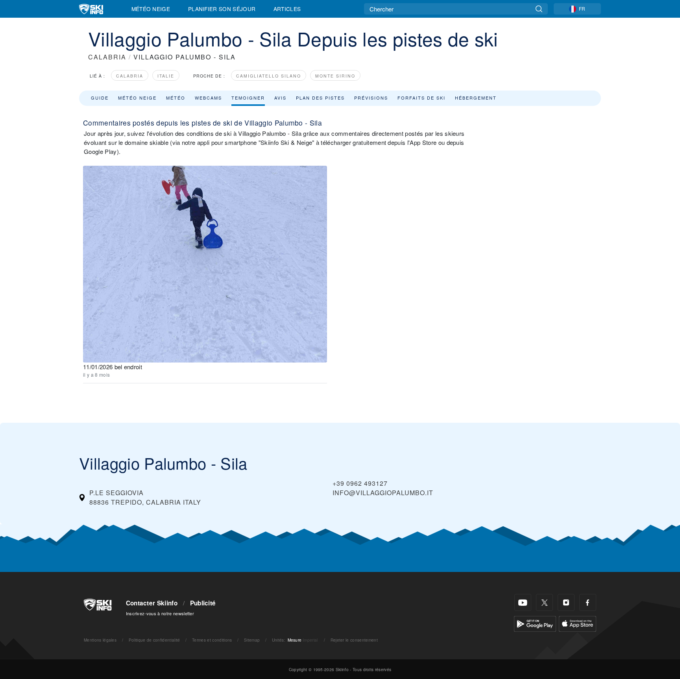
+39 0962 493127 (360, 483)
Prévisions (371, 97)
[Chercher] (539, 9)
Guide (100, 97)
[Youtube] (522, 602)
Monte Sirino (335, 76)
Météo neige (137, 97)
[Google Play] (535, 623)
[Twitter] (544, 602)
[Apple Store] (577, 623)
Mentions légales (100, 640)
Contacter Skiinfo (151, 603)
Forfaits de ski (421, 97)
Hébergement (476, 97)
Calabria (129, 76)
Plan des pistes (320, 97)
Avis (280, 97)
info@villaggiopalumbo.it (383, 492)
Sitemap (252, 640)
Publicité (203, 603)
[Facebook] (587, 602)
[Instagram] (566, 602)
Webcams (208, 97)
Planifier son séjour (221, 9)
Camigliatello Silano (268, 76)
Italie (165, 76)
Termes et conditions (212, 640)
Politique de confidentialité (154, 640)
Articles (287, 9)
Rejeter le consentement (354, 640)
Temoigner (248, 97)
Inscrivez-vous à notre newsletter (160, 613)
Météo (175, 97)
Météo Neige (150, 9)
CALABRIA (107, 56)
